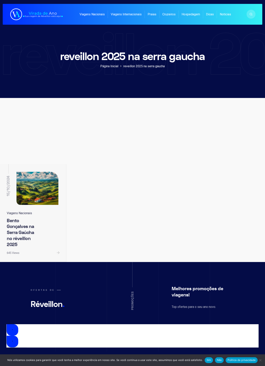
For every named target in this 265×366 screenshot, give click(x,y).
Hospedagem (191, 14)
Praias (152, 14)
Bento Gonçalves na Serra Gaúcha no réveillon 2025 (20, 233)
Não (219, 360)
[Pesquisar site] (251, 14)
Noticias (225, 14)
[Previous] (12, 330)
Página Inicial (109, 66)
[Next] (12, 341)
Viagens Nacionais (92, 14)
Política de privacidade (242, 360)
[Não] (260, 360)
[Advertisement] (132, 135)
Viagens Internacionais (126, 14)
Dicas (210, 14)
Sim (209, 360)
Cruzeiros (169, 14)
